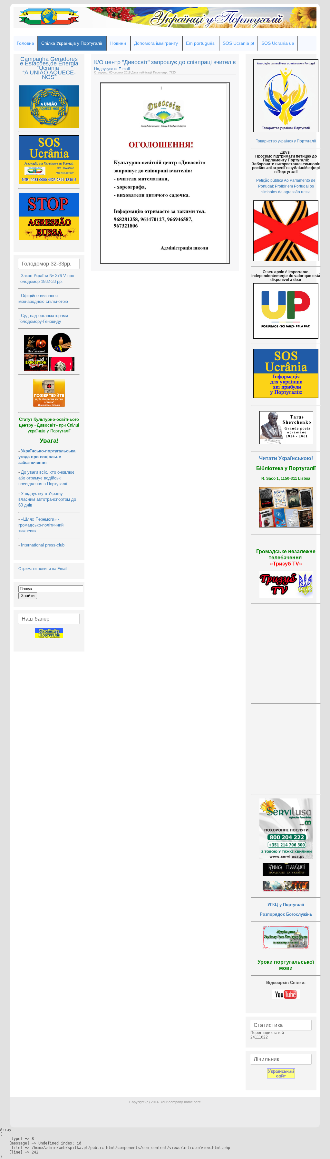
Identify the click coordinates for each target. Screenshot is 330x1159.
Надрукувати (106, 69)
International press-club (43, 545)
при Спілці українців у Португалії (49, 425)
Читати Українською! (286, 458)
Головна (25, 43)
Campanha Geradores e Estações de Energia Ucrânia (49, 63)
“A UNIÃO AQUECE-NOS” (49, 74)
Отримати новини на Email (42, 568)
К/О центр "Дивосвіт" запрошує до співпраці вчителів (165, 62)
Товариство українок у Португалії (286, 141)
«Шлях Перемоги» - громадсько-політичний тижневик (40, 525)
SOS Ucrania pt (238, 43)
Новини (118, 43)
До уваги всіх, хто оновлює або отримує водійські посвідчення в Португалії (46, 478)
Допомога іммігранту (156, 43)
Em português (200, 43)
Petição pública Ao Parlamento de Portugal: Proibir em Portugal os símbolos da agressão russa (285, 186)
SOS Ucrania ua (277, 43)
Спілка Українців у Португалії (71, 43)
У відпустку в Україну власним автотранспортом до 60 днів (47, 499)
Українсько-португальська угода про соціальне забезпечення (46, 457)
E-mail (124, 69)
